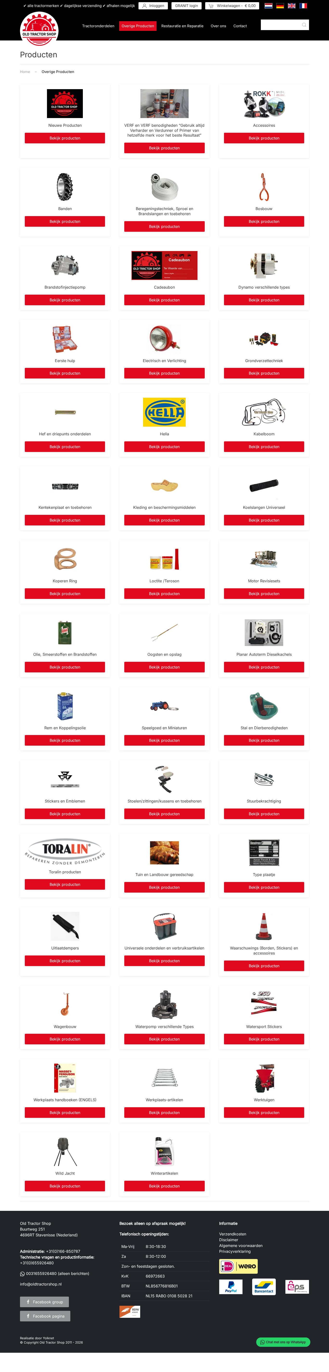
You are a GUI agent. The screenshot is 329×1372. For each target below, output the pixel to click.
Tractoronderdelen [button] (98, 26)
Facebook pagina (49, 1316)
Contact (240, 26)
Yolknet (48, 1338)
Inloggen (156, 5)
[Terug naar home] (39, 31)
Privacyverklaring (235, 1251)
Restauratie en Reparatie (182, 26)
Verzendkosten (232, 1234)
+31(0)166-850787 (63, 1251)
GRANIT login (186, 5)
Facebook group (48, 1301)
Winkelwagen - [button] (236, 5)
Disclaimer (228, 1239)
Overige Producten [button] (138, 26)
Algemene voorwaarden (241, 1245)
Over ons (218, 26)
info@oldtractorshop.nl (41, 1284)
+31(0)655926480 (37, 1262)
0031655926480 (41, 1273)
